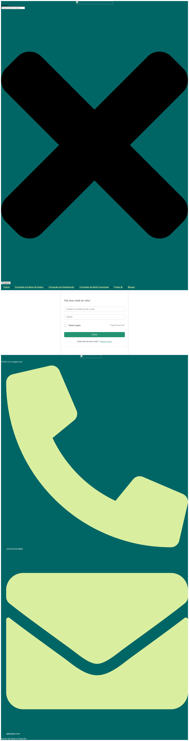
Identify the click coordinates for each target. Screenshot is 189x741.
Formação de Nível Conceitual (94, 287)
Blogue (131, 287)
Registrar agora (106, 342)
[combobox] (13, 7)
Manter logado (75, 325)
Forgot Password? (117, 325)
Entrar (94, 334)
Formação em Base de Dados (29, 287)
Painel (7, 287)
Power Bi (118, 287)
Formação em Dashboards (61, 287)
